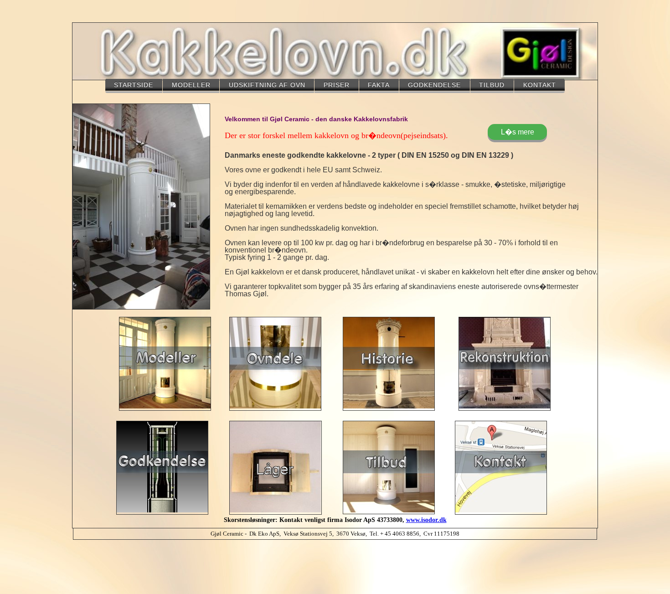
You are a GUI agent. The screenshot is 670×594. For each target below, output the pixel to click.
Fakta (379, 84)
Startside (133, 84)
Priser (337, 84)
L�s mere (517, 132)
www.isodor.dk (426, 520)
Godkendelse (434, 84)
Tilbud (492, 84)
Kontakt (539, 84)
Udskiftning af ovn (267, 84)
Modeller (191, 84)
